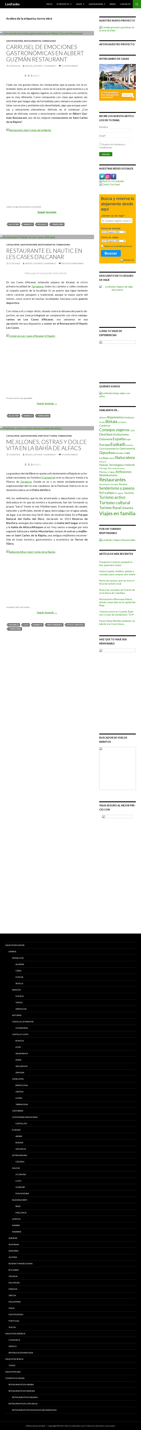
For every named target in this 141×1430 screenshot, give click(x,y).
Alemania (14, 1244)
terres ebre (57, 224)
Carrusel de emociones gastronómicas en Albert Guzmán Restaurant (45, 53)
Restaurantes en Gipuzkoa (23, 1403)
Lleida (18, 1098)
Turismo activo (112, 497)
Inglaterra (15, 1301)
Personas (121, 468)
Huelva (19, 977)
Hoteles (119, 453)
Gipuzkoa (107, 452)
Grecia (12, 1295)
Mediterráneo (54, 625)
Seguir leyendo (46, 212)
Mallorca (20, 1212)
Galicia (16, 1168)
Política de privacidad (35, 1425)
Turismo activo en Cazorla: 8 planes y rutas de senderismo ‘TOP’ (116, 613)
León (18, 1047)
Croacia (13, 1276)
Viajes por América (15, 1333)
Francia (13, 1289)
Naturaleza (125, 457)
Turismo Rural (110, 508)
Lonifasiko (12, 4)
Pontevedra (22, 1193)
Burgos (19, 1040)
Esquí (128, 439)
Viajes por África (14, 1359)
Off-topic (103, 468)
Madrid (112, 458)
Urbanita (127, 508)
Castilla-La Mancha (23, 1021)
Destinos (106, 434)
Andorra (13, 1250)
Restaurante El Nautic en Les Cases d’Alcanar (44, 253)
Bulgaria (14, 1270)
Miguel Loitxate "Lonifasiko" (40, 66)
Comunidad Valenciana (25, 1117)
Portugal (14, 1321)
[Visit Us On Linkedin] (111, 180)
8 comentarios (70, 454)
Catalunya (12, 244)
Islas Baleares (19, 1200)
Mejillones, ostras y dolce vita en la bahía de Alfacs (46, 444)
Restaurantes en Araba (21, 1384)
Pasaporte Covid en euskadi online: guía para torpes (116, 563)
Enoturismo (121, 434)
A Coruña (20, 1174)
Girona (19, 1091)
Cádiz (132, 430)
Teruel (19, 1002)
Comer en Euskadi (14, 1378)
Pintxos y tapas (47, 436)
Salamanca (21, 1053)
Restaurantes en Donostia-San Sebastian (34, 1410)
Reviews (123, 484)
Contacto (125, 4)
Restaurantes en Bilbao (25, 1397)
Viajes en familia (117, 513)
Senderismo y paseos (116, 488)
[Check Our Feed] (109, 184)
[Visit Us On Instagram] (108, 176)
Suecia (12, 1327)
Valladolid (21, 1066)
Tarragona (49, 41)
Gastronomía (96, 4)
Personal (112, 468)
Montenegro (16, 1314)
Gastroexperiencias (109, 448)
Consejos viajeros (114, 429)
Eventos (129, 445)
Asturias (16, 1015)
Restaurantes (32, 41)
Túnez (12, 1365)
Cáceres (19, 1161)
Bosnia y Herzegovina (20, 1263)
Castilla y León (20, 1034)
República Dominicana (21, 1352)
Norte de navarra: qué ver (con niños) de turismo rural (117, 582)
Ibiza (17, 1206)
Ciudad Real (21, 1028)
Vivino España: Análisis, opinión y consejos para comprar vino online (117, 573)
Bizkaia (111, 421)
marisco (28, 224)
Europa (104, 444)
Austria (13, 1257)
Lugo (18, 1180)
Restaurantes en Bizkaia (22, 1391)
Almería (19, 964)
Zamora (19, 1072)
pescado (42, 224)
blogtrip (14, 224)
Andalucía (129, 417)
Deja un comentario (73, 263)
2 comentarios (70, 66)
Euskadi (117, 444)
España (119, 439)
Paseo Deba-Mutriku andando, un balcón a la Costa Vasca (117, 622)
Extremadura (19, 1155)
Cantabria (48, 477)
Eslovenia (105, 439)
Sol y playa (106, 493)
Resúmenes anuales (108, 484)
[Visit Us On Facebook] (113, 176)
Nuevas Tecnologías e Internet (117, 464)
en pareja (14, 625)
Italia (127, 453)
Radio (113, 4)
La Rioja (103, 458)
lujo (26, 625)
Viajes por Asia (13, 1371)
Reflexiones (124, 472)
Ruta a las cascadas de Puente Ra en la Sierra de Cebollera (117, 591)
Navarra (102, 461)
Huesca (19, 996)
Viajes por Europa (14, 945)
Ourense (20, 1187)
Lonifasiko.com (78, 1425)
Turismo (129, 492)
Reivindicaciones (108, 475)
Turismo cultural (114, 502)
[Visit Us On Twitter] (102, 176)
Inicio (49, 4)
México (13, 1346)
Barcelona (21, 1085)
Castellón (21, 1123)
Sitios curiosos (75, 625)
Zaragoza (26, 481)
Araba (102, 422)
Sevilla (19, 983)
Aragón (16, 989)
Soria (18, 1059)
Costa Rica (14, 1340)
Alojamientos (115, 417)
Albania (102, 417)
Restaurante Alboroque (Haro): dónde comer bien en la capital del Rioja (117, 602)
